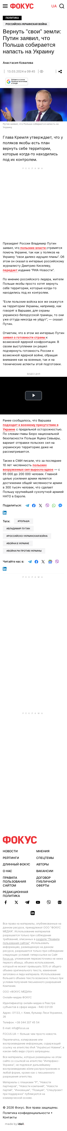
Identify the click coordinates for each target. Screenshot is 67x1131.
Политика (12, 17)
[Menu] (5, 6)
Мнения (43, 851)
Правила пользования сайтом (14, 881)
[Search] (62, 6)
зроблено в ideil (15, 1124)
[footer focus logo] (20, 840)
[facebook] (5, 902)
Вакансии (44, 871)
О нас (7, 871)
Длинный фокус (16, 864)
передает (10, 270)
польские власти (33, 248)
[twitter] (16, 902)
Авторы (42, 864)
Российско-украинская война (26, 24)
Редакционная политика (15, 894)
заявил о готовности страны (24, 337)
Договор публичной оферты (46, 881)
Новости (10, 851)
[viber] (48, 902)
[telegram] (27, 902)
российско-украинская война (27, 536)
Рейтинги (11, 858)
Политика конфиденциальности (26, 1113)
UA (54, 6)
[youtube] (38, 902)
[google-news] (59, 902)
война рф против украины (25, 550)
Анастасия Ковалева (18, 63)
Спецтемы (45, 858)
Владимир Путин (19, 528)
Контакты (10, 1117)
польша (24, 521)
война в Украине (18, 543)
